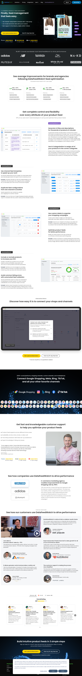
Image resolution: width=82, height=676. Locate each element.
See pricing (76, 2)
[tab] (20, 483)
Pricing (23, 2)
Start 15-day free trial (28, 33)
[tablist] (20, 490)
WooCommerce (65, 674)
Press (38, 674)
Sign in (67, 2)
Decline (62, 671)
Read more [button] (11, 622)
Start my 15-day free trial (51, 356)
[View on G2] (9, 607)
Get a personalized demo (10, 33)
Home (8, 666)
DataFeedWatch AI (49, 2)
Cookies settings (43, 671)
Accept (53, 671)
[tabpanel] (56, 490)
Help (8, 669)
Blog (42, 2)
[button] (7, 615)
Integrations (30, 2)
